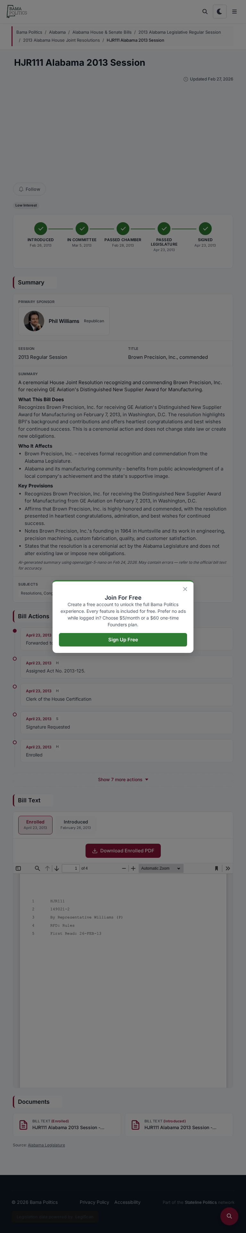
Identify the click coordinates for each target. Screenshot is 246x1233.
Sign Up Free (123, 640)
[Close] (185, 589)
